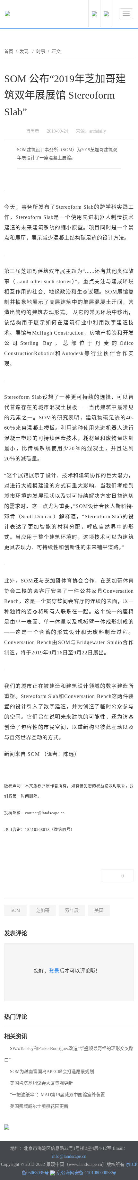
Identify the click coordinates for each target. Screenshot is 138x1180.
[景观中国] (27, 15)
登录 (54, 971)
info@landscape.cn (69, 1156)
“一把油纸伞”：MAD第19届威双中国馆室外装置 (57, 1094)
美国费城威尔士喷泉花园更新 (39, 1106)
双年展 (72, 910)
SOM (15, 910)
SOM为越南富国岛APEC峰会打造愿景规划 (52, 1071)
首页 (8, 51)
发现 (25, 51)
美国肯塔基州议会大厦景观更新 (41, 1083)
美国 (98, 910)
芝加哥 (42, 910)
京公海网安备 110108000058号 (86, 1172)
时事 (40, 51)
